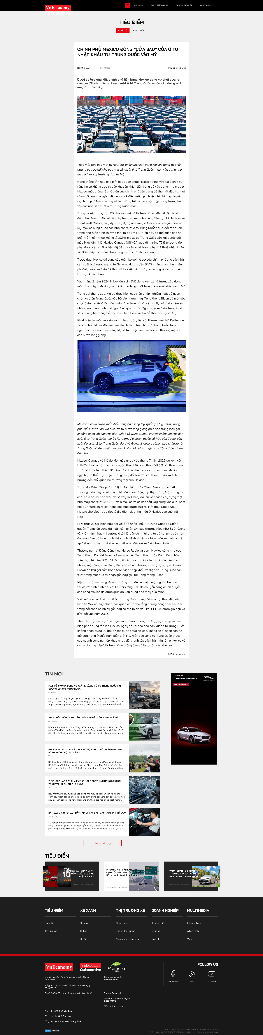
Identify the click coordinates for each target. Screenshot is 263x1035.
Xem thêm (101, 843)
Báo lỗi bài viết (178, 67)
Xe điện (84, 938)
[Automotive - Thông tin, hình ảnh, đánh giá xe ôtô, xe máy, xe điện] (63, 11)
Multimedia (206, 5)
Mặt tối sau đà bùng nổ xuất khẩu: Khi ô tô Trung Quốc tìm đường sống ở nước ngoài (84, 687)
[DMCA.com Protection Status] (52, 1030)
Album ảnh (193, 930)
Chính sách (122, 922)
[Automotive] (91, 967)
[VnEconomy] (59, 967)
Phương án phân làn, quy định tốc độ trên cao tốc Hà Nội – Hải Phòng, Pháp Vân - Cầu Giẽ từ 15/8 (123, 872)
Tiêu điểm (131, 22)
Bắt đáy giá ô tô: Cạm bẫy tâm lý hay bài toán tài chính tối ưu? (87, 813)
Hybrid (83, 930)
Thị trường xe (159, 5)
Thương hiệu (158, 922)
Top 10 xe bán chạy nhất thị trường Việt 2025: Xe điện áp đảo (79, 874)
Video (190, 938)
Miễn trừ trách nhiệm (113, 1006)
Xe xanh (139, 5)
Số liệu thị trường (125, 930)
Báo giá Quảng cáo (113, 993)
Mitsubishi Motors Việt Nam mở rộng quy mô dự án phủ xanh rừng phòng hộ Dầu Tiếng (85, 751)
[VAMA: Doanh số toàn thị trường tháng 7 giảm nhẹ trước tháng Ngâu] (206, 876)
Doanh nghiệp (184, 5)
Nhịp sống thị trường (127, 938)
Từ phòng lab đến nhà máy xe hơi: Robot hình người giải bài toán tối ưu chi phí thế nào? (84, 783)
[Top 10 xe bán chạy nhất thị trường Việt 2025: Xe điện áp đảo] (57, 876)
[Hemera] (116, 967)
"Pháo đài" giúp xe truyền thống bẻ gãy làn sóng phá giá (83, 717)
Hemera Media (111, 979)
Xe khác (84, 922)
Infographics (194, 922)
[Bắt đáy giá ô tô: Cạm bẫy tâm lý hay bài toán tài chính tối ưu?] (144, 822)
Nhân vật (156, 930)
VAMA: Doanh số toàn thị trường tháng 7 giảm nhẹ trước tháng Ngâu (184, 874)
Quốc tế (122, 30)
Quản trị (156, 938)
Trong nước (138, 30)
